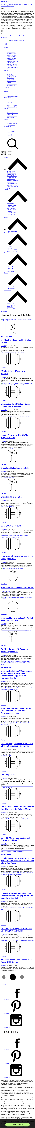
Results (6, 119)
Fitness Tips (10, 62)
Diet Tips (9, 103)
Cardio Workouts (12, 64)
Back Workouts (11, 55)
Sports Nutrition (12, 84)
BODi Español (11, 131)
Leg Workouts (11, 59)
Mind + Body (10, 114)
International (7, 126)
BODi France (10, 132)
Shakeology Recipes (12, 96)
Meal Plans (10, 82)
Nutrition (6, 70)
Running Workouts (12, 67)
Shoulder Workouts (12, 61)
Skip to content (5, 1)
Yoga (8, 68)
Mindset (6, 87)
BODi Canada (11, 135)
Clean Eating (10, 78)
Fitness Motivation (12, 113)
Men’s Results (11, 125)
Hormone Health (12, 116)
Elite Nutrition (11, 85)
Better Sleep (10, 117)
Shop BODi (4, 37)
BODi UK (10, 134)
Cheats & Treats (11, 81)
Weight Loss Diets (12, 105)
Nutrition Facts (11, 76)
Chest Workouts (12, 56)
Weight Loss (7, 97)
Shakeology (10, 75)
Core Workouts (11, 58)
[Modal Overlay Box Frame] (17, 1123)
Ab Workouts (11, 52)
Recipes (6, 91)
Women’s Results (12, 123)
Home (5, 43)
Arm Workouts (11, 53)
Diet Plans (10, 102)
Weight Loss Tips (12, 107)
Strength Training (12, 65)
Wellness (6, 108)
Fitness (6, 47)
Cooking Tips (11, 79)
